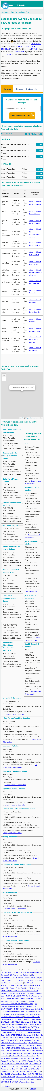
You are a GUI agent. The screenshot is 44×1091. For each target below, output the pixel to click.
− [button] (4, 379)
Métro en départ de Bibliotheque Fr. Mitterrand (35, 272)
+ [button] (4, 375)
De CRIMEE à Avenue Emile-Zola (30, 1045)
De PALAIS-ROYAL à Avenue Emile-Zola (16, 975)
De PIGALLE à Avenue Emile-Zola (13, 1074)
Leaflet (22, 418)
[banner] (15, 5)
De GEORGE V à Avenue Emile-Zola (14, 1064)
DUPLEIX (34, 49)
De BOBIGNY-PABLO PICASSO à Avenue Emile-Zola (21, 1011)
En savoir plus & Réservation (15, 714)
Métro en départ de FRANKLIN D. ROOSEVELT (35, 339)
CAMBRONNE (19, 51)
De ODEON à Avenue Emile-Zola (28, 1071)
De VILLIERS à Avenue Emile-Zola (29, 1061)
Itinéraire (19, 89)
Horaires (7, 89)
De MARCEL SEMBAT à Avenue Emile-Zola (22, 1079)
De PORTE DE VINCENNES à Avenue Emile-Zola (20, 1048)
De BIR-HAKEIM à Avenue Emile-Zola (20, 998)
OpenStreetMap (30, 418)
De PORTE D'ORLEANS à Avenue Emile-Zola (22, 1035)
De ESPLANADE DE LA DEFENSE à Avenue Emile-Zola (21, 972)
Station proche (31, 89)
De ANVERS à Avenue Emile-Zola (22, 1056)
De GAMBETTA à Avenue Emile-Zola (14, 1014)
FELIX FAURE (6, 54)
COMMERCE (36, 44)
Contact (33, 1089)
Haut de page (6, 1086)
